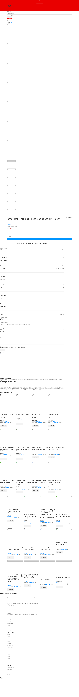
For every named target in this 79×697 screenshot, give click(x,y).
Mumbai (39, 4)
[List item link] (39, 608)
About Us (9, 650)
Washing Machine (10, 647)
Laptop (8, 634)
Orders (8, 652)
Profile (8, 656)
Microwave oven (10, 645)
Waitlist (8, 660)
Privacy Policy (9, 671)
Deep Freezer (9, 628)
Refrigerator (9, 638)
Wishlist (8, 661)
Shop (39, 0)
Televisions (9, 641)
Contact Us (39, 7)
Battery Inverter (10, 623)
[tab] (19, 243)
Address (8, 654)
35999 (10, 236)
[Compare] (49, 478)
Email (1, 341)
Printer (8, 636)
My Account (10, 649)
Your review (2, 331)
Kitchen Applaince (10, 630)
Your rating (2, 328)
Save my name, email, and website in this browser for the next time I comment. (13, 347)
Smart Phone (13, 234)
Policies (9, 665)
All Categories (10, 632)
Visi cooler (9, 643)
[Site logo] (9, 11)
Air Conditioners (10, 619)
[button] (51, 492)
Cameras (8, 625)
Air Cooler (9, 621)
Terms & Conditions (10, 667)
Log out (9, 663)
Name (1, 337)
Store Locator (39, 1)
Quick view (52, 478)
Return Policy (9, 672)
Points (8, 658)
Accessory (9, 617)
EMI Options (39, 238)
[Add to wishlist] (55, 478)
